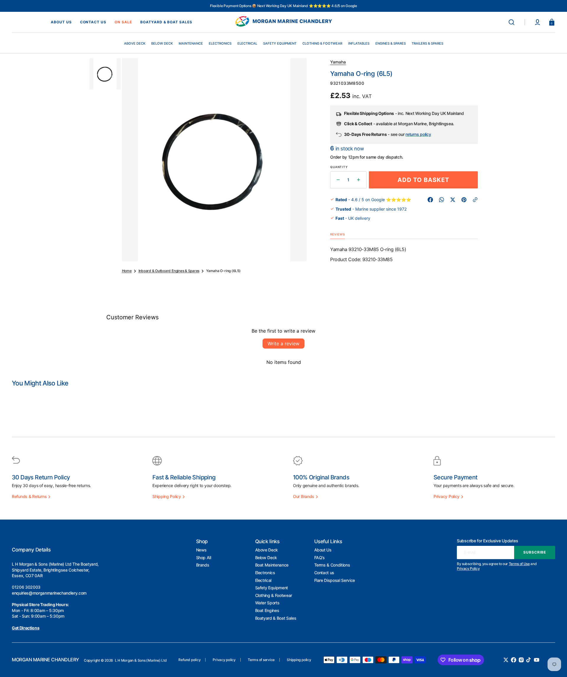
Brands (202, 564)
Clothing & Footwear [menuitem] (322, 43)
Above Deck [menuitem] (134, 43)
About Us (323, 549)
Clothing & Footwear (273, 595)
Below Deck (266, 557)
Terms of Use (519, 564)
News (201, 549)
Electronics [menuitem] (220, 43)
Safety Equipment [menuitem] (279, 43)
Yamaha (338, 61)
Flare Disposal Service (334, 580)
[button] (511, 22)
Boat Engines (267, 610)
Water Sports (267, 602)
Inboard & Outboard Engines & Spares (169, 270)
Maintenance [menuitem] (191, 43)
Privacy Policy (468, 568)
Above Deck (266, 549)
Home (127, 270)
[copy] (475, 199)
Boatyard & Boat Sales (275, 618)
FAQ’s (319, 557)
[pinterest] (464, 199)
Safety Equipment (271, 587)
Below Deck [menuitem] (162, 43)
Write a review (283, 343)
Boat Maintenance (272, 564)
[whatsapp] (441, 199)
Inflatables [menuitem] (358, 43)
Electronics (265, 572)
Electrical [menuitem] (247, 43)
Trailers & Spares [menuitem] (427, 43)
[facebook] (430, 199)
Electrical (263, 580)
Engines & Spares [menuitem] (390, 43)
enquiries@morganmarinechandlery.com (49, 592)
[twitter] (452, 199)
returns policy (418, 134)
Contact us (324, 572)
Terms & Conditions (332, 564)
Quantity (339, 167)
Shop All (203, 557)
